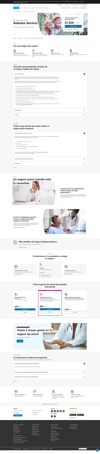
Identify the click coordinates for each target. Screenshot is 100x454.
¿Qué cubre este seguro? (19, 74)
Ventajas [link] (15, 38)
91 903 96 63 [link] (84, 4)
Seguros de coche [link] (16, 432)
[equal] (52, 416)
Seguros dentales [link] (16, 428)
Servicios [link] (31, 38)
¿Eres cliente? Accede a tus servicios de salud (23, 133)
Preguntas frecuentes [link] (38, 38)
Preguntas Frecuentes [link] (35, 431)
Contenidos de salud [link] (54, 426)
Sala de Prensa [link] (53, 436)
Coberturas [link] (20, 38)
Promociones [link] (53, 440)
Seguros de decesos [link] (16, 431)
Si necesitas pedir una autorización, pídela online (24, 158)
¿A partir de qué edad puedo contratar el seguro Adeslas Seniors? (27, 363)
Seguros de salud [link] (16, 426)
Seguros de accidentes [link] (17, 429)
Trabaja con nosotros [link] (54, 437)
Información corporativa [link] (55, 433)
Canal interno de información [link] (55, 439)
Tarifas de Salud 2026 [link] (35, 434)
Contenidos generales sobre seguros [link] (57, 428)
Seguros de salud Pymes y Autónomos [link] (19, 437)
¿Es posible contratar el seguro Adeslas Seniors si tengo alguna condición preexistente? (31, 372)
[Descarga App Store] (80, 415)
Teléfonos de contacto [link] (35, 426)
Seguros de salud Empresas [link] (17, 439)
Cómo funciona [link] (26, 38)
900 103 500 (67, 1)
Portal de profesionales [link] (73, 428)
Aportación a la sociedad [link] (55, 434)
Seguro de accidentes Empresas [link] (18, 442)
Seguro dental (17, 163)
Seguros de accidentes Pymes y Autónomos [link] (20, 440)
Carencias (16, 114)
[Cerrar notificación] (86, 1)
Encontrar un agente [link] (35, 429)
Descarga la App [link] (34, 432)
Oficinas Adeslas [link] (34, 428)
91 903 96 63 (42, 272)
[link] (17, 4)
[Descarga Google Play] (73, 415)
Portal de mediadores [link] (73, 426)
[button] (15, 167)
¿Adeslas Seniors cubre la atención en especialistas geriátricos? (27, 376)
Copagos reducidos (18, 110)
